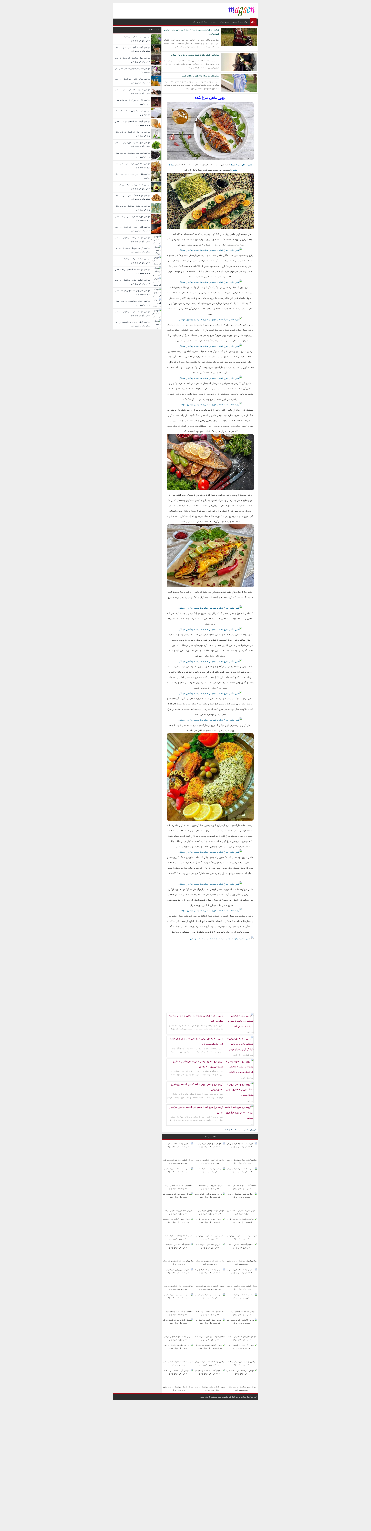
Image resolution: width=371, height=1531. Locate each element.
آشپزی (213, 22)
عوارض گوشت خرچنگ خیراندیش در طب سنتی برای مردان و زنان (210, 1288)
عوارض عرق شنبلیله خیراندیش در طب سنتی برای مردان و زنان (178, 1313)
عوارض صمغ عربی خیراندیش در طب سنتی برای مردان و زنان (178, 1212)
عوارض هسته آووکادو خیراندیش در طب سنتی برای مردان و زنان (178, 1237)
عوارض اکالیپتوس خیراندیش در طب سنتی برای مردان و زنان (242, 1338)
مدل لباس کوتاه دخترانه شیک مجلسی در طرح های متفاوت (195, 55)
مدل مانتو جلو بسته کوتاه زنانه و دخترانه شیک (200, 75)
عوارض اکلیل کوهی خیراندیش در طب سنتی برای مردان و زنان (210, 1162)
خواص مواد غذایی (240, 22)
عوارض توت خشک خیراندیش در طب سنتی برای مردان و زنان (178, 1187)
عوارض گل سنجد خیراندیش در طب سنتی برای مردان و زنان (242, 1363)
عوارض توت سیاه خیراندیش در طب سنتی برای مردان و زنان (210, 1313)
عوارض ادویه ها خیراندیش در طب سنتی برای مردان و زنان (242, 1313)
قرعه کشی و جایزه (199, 22)
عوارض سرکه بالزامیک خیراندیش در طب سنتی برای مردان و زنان (242, 1237)
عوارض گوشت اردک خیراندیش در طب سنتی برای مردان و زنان (178, 1162)
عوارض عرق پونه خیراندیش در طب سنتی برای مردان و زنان (210, 1187)
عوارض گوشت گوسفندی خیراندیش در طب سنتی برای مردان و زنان (210, 1363)
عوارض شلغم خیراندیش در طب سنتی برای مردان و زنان (210, 1262)
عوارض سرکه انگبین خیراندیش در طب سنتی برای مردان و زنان (210, 1338)
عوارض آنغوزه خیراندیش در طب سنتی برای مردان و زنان (242, 1262)
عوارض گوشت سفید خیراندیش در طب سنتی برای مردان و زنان (210, 1388)
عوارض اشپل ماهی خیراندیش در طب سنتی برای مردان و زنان (209, 1237)
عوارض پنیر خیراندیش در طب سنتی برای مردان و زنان (242, 1388)
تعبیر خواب (224, 22)
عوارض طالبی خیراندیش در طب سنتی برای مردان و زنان (242, 1212)
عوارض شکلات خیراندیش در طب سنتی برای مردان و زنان (178, 1363)
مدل (253, 22)
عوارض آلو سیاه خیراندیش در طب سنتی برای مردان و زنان (178, 1262)
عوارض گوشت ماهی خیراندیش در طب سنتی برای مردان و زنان (242, 1288)
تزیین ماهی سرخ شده (241, 165)
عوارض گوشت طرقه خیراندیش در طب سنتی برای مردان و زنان (242, 1162)
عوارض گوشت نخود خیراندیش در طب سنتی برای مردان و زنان (242, 1187)
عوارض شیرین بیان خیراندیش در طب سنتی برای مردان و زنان (178, 1288)
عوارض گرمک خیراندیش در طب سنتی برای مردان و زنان (178, 1388)
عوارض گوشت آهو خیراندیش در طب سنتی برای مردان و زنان (178, 1338)
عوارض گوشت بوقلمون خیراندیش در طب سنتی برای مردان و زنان (210, 1212)
